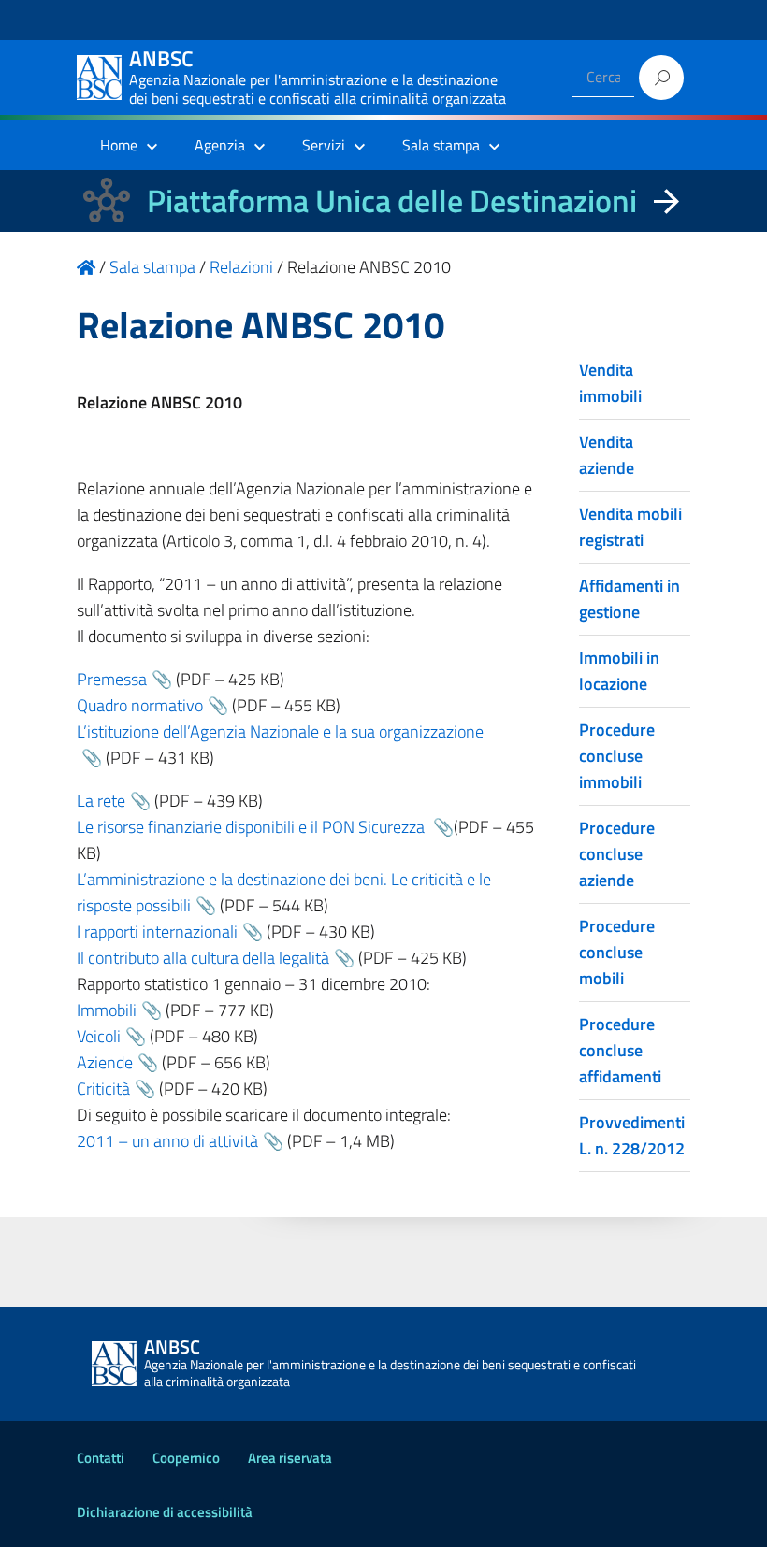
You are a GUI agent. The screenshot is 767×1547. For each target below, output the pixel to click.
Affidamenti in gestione (629, 598)
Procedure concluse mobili (617, 952)
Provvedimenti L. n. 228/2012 (632, 1135)
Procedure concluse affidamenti (620, 1050)
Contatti (100, 1457)
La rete (101, 800)
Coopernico (186, 1457)
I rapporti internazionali (157, 931)
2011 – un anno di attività (167, 1140)
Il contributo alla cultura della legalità (203, 957)
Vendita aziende (606, 454)
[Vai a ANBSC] (86, 266)
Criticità (103, 1088)
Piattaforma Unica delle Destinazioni (392, 200)
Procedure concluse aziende (617, 854)
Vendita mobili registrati (630, 526)
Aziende (105, 1062)
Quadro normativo (140, 705)
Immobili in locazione (619, 670)
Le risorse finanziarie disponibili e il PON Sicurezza (252, 826)
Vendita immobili (610, 382)
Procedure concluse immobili (617, 756)
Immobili (107, 1010)
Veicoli (99, 1036)
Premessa (112, 679)
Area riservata (290, 1457)
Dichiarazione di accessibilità (165, 1512)
